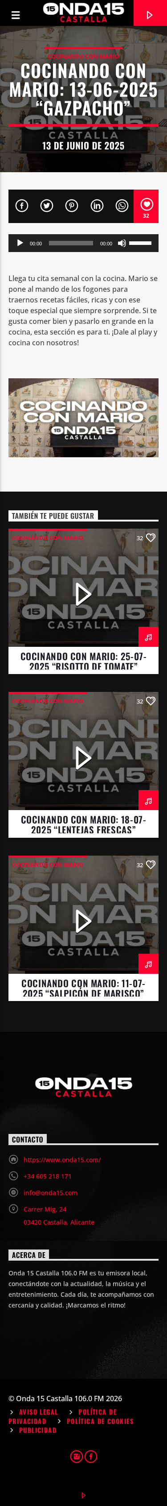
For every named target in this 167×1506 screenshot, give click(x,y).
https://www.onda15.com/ (62, 1159)
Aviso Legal (38, 1411)
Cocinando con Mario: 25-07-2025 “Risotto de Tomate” (83, 661)
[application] (83, 243)
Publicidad (38, 1430)
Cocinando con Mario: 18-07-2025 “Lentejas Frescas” (84, 824)
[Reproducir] (20, 243)
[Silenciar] (122, 243)
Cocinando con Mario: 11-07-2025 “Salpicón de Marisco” (83, 988)
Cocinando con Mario (83, 56)
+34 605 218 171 (48, 1176)
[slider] (141, 242)
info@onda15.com (50, 1192)
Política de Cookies (100, 1421)
